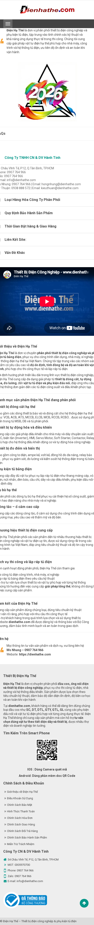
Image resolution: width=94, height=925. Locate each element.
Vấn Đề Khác (15, 253)
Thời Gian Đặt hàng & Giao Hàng (30, 226)
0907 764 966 (25, 870)
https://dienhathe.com (35, 654)
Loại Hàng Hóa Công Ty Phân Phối (32, 200)
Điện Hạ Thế (10, 921)
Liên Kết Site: (15, 240)
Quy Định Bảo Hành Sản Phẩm (29, 213)
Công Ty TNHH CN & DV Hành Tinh (32, 158)
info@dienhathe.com (30, 881)
